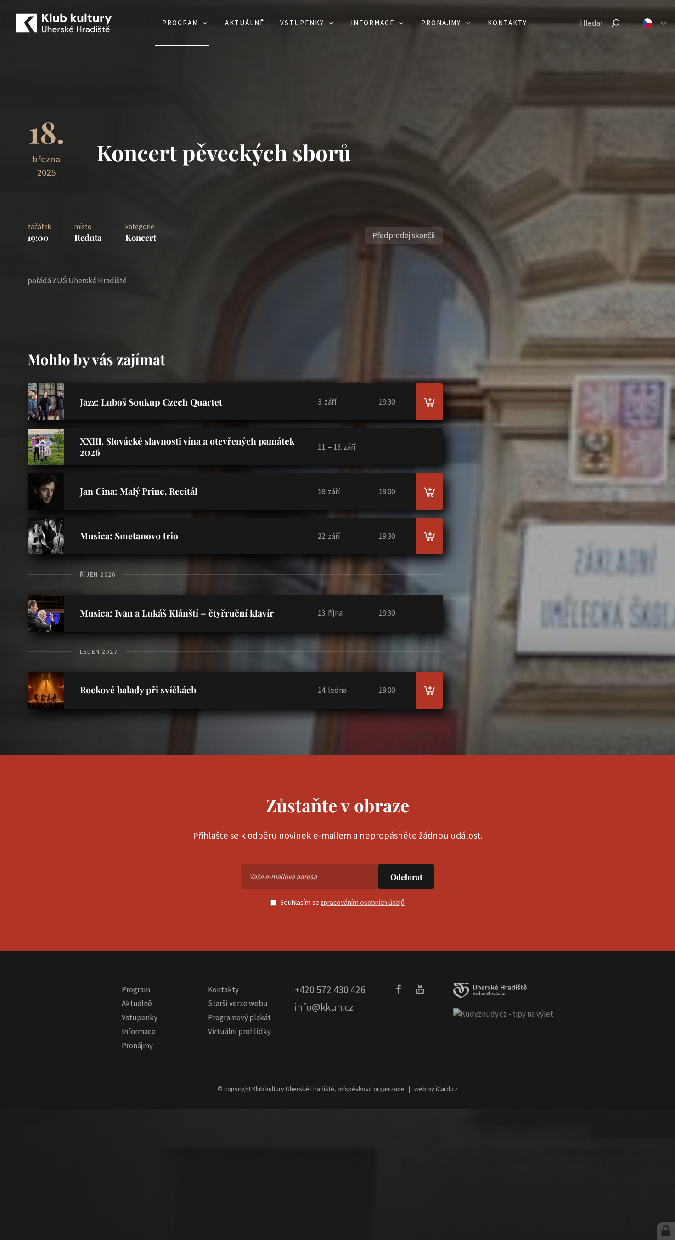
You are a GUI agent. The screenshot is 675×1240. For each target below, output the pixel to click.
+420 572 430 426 (330, 989)
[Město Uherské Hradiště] (490, 991)
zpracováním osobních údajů (363, 902)
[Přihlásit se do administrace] (666, 1231)
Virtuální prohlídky (239, 1031)
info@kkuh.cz (324, 1006)
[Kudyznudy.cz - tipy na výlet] (503, 1014)
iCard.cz (447, 1089)
